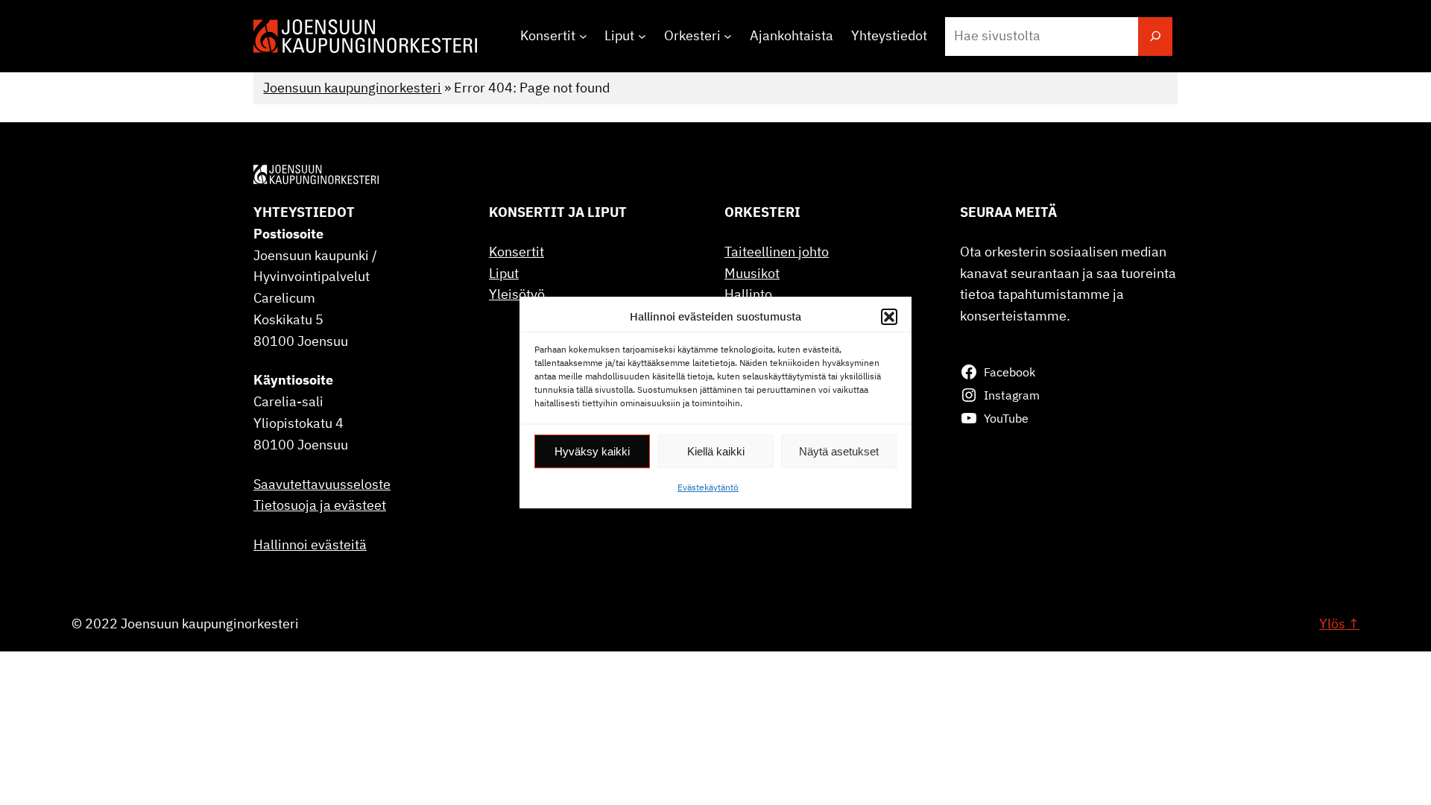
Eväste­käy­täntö (708, 487)
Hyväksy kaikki (592, 451)
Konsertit (516, 251)
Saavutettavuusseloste (322, 484)
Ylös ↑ (1339, 623)
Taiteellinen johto (776, 251)
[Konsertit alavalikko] (583, 36)
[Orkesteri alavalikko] (728, 36)
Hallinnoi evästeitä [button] (310, 544)
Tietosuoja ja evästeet (319, 505)
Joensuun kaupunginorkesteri (352, 87)
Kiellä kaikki (716, 451)
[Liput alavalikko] (642, 36)
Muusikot (752, 273)
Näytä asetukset (839, 451)
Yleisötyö (517, 294)
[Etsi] (1155, 36)
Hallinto (748, 294)
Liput (504, 273)
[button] (889, 316)
